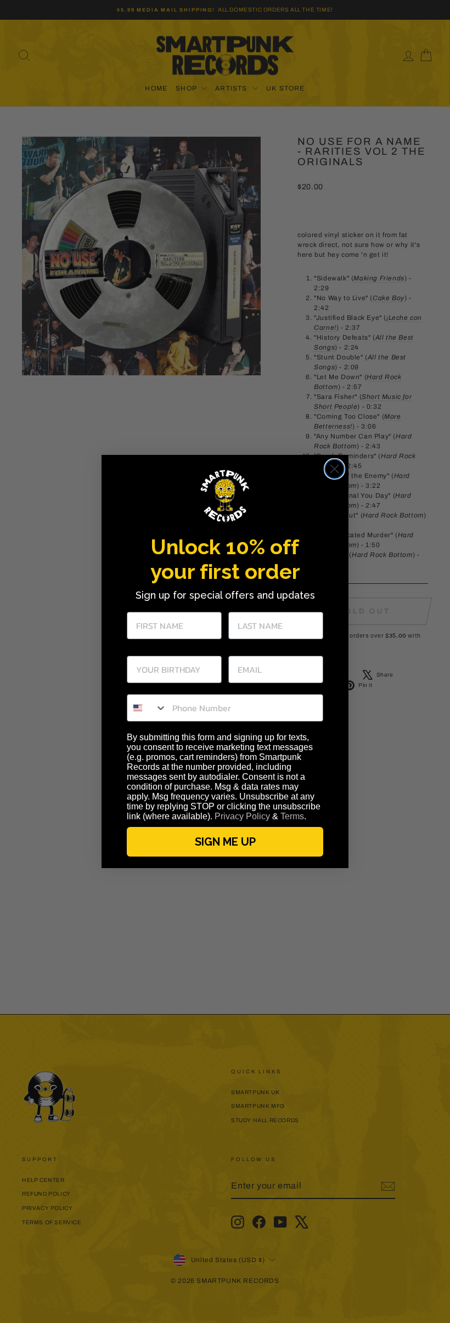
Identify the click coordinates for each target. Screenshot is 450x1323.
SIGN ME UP (225, 841)
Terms (292, 816)
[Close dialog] (334, 468)
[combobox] (147, 708)
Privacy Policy (242, 816)
